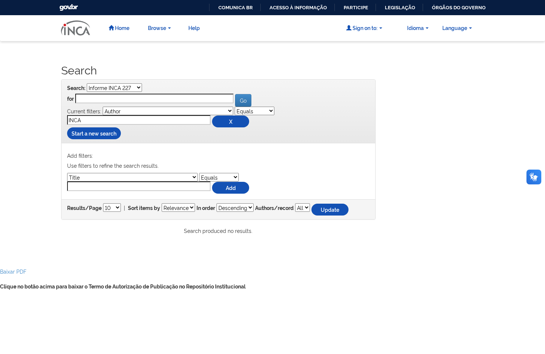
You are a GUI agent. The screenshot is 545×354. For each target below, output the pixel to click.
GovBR (67, 5)
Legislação (400, 7)
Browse (157, 27)
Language (454, 27)
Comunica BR (235, 7)
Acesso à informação (298, 7)
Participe (356, 7)
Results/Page (84, 208)
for (70, 99)
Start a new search (94, 133)
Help (194, 27)
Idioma (415, 27)
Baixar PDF (13, 271)
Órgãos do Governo (459, 7)
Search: (76, 88)
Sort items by (144, 208)
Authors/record (274, 208)
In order (205, 208)
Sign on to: (364, 27)
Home (121, 27)
